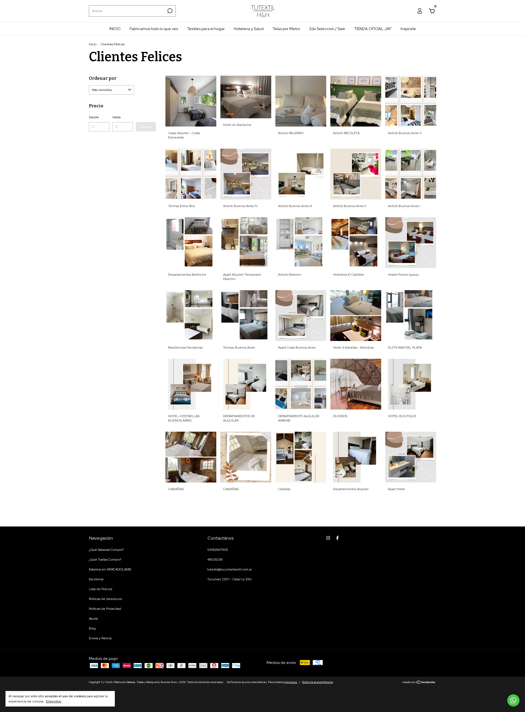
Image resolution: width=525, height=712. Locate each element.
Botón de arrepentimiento (317, 682)
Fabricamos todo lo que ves (154, 28)
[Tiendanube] (419, 682)
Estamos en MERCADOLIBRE (110, 569)
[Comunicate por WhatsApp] (513, 700)
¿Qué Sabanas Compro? (106, 550)
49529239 (215, 559)
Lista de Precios (100, 589)
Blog (92, 628)
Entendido (53, 701)
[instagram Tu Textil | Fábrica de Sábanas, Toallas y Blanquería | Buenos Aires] (328, 538)
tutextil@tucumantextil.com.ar (229, 569)
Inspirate (408, 28)
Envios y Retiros (100, 638)
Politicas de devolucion (105, 599)
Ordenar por (102, 78)
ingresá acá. (291, 682)
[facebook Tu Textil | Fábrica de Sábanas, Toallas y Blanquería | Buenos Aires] (337, 538)
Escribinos (96, 579)
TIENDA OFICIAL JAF (373, 28)
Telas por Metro (286, 28)
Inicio (93, 44)
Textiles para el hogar (206, 28)
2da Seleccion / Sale (327, 28)
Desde (94, 117)
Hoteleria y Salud (249, 28)
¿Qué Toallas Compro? (105, 559)
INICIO (115, 28)
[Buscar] (169, 10)
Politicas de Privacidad (105, 609)
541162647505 (217, 550)
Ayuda (93, 618)
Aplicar (146, 127)
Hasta (116, 117)
